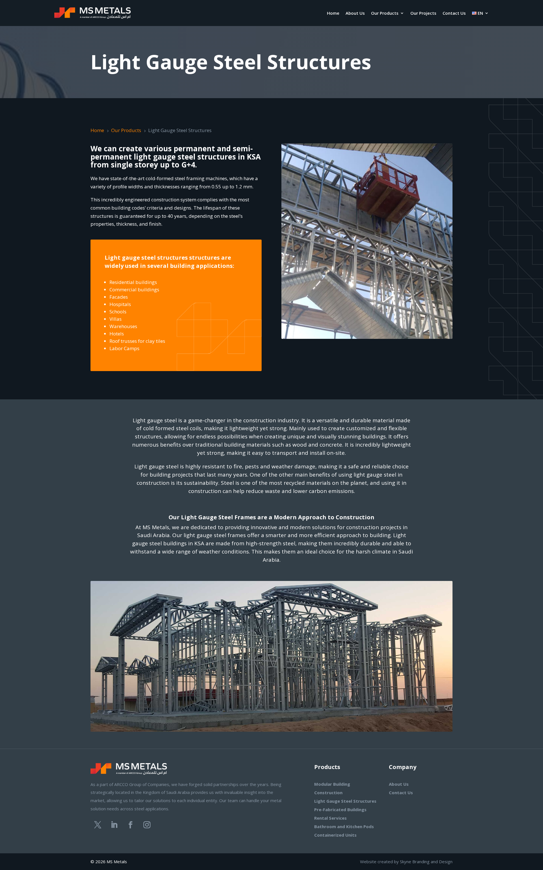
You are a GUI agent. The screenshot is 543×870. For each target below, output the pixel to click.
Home (333, 13)
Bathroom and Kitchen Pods (344, 826)
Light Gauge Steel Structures (345, 801)
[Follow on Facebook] (130, 825)
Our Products (384, 13)
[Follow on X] (97, 825)
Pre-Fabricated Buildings (340, 809)
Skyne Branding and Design (426, 861)
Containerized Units (335, 835)
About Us (355, 13)
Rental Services (330, 818)
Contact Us (454, 13)
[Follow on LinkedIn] (114, 825)
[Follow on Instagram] (147, 825)
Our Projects (423, 13)
